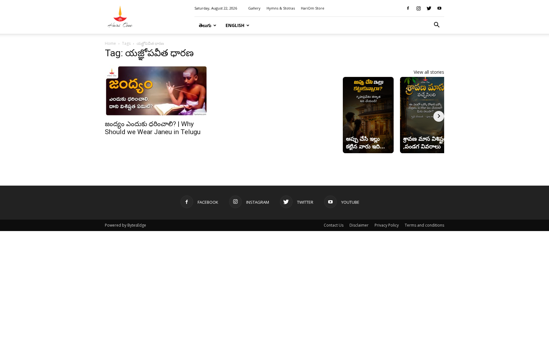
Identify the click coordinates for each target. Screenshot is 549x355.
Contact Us (333, 225)
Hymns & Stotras (281, 8)
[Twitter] (429, 8)
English (235, 25)
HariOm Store (312, 8)
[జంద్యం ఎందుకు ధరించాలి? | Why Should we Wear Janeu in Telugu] (156, 90)
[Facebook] (408, 8)
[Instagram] (418, 8)
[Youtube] (439, 8)
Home (110, 43)
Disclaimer (359, 225)
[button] (436, 26)
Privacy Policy (387, 225)
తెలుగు (205, 25)
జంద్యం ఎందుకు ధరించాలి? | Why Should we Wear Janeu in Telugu (152, 128)
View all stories (429, 72)
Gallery (254, 8)
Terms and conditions (424, 225)
